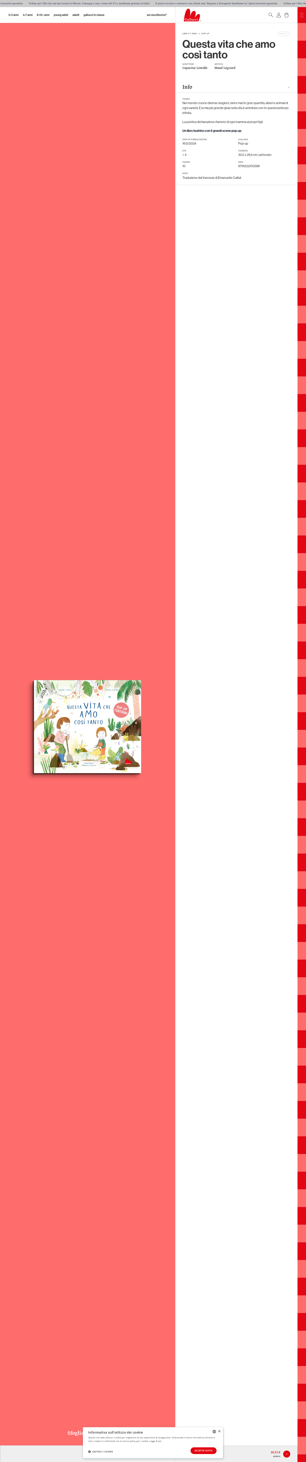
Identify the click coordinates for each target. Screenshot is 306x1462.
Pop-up (205, 34)
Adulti (75, 15)
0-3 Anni (13, 15)
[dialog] (153, 1442)
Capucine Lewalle (194, 68)
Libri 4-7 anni (189, 34)
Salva (282, 34)
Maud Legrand (224, 68)
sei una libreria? (157, 15)
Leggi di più (155, 1441)
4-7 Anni (28, 15)
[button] (100, 1451)
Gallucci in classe (94, 15)
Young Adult (61, 15)
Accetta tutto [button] (203, 1450)
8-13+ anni (43, 15)
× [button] (219, 1431)
